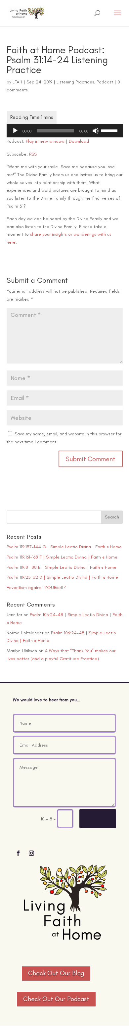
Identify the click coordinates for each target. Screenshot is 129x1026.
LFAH (17, 82)
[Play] (15, 130)
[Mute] (95, 130)
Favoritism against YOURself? (36, 587)
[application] (65, 130)
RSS (33, 154)
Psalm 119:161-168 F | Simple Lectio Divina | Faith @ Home (62, 557)
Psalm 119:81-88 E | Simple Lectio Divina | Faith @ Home (61, 567)
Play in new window (45, 141)
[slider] (110, 130)
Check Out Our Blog (56, 973)
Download (79, 141)
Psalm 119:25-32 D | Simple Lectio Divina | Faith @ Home (62, 577)
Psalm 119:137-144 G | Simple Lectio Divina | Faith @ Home (64, 547)
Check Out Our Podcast (56, 999)
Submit (97, 818)
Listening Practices (75, 82)
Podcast (105, 82)
